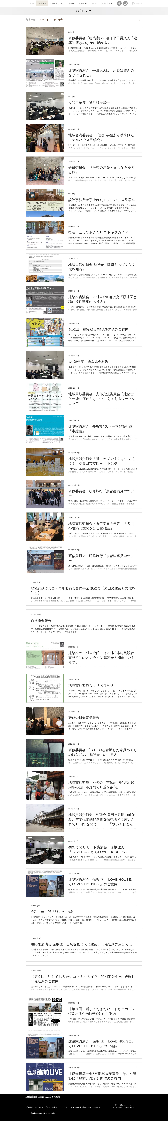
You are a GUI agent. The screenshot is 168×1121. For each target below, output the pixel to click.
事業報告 (58, 19)
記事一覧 (30, 19)
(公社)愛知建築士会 (35, 1096)
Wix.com (114, 1107)
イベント (44, 19)
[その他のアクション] (136, 32)
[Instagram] (125, 3)
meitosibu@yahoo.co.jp (45, 1113)
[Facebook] (119, 3)
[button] (138, 20)
